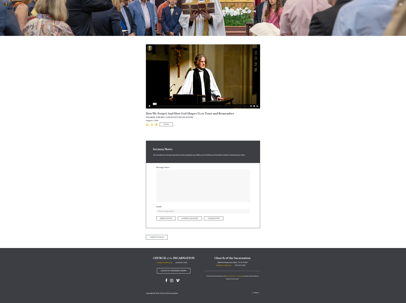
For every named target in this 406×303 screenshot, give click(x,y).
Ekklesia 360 (256, 293)
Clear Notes (214, 218)
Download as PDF (190, 218)
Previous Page (157, 237)
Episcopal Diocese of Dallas (234, 276)
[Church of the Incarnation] (14, 4)
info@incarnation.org (164, 262)
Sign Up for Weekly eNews (174, 271)
